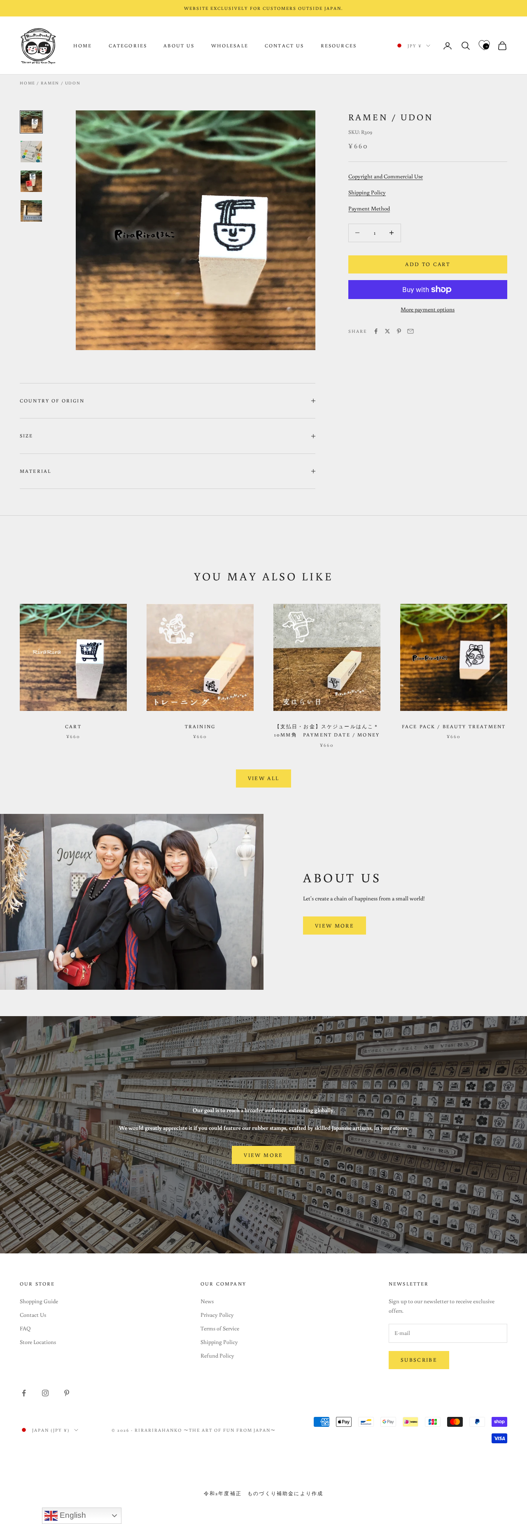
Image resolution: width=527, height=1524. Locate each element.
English (72, 1515)
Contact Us (284, 45)
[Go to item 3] (31, 181)
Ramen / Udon (61, 83)
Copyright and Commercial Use (385, 176)
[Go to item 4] (31, 210)
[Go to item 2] (31, 151)
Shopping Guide (39, 1301)
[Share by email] (410, 331)
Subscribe (419, 1359)
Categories (128, 45)
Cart (73, 726)
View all (264, 778)
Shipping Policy (367, 192)
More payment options (428, 309)
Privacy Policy (217, 1314)
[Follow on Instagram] (45, 1393)
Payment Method (369, 208)
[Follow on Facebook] (24, 1393)
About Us (178, 45)
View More (334, 925)
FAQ (25, 1328)
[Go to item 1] (31, 121)
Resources (339, 45)
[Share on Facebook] (376, 331)
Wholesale (229, 45)
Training (200, 726)
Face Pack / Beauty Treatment (454, 726)
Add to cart (427, 264)
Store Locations (38, 1342)
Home (82, 45)
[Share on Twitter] (387, 331)
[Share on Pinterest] (399, 331)
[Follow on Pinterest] (67, 1393)
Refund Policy (217, 1355)
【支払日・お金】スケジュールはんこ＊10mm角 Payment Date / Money (327, 730)
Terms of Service (220, 1328)
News (207, 1301)
